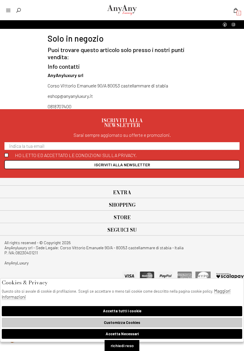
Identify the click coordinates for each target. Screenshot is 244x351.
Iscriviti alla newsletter (122, 164)
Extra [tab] (122, 192)
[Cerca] (18, 10)
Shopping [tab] (122, 205)
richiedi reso (122, 345)
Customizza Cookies (122, 322)
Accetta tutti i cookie (122, 310)
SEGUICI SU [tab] (122, 230)
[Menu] (8, 10)
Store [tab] (122, 217)
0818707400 (59, 106)
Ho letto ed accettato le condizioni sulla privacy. (76, 155)
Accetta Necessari (122, 333)
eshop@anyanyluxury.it (70, 96)
